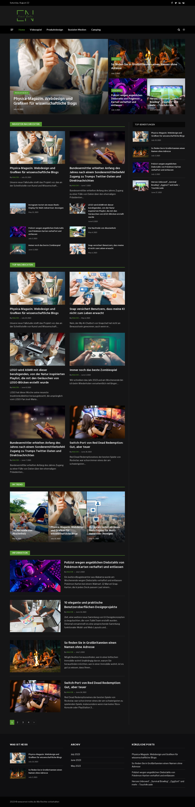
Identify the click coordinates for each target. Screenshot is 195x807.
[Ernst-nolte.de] (25, 15)
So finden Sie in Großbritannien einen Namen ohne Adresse (144, 66)
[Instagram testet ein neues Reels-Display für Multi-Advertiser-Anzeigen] (18, 208)
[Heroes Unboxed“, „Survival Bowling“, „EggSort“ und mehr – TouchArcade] (166, 96)
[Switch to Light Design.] (183, 29)
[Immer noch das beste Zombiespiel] (18, 249)
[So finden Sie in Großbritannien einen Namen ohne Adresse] (147, 58)
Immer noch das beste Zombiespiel (44, 245)
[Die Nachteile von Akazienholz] (77, 231)
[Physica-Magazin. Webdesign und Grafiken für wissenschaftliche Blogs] (59, 76)
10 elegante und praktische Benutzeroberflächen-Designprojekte (90, 605)
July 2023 (75, 754)
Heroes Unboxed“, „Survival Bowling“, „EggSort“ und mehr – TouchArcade (165, 102)
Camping (96, 29)
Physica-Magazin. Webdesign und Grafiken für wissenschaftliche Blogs (45, 101)
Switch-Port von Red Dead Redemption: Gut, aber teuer (96, 445)
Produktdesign (55, 29)
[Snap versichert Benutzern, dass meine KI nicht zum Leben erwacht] (77, 249)
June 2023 (76, 760)
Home (22, 29)
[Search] (179, 29)
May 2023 (76, 766)
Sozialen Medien (77, 29)
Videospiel (36, 29)
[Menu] (12, 29)
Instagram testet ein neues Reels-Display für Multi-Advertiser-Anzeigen (46, 207)
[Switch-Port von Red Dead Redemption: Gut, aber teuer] (97, 422)
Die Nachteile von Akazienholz (102, 228)
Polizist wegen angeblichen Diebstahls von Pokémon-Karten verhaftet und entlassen (126, 100)
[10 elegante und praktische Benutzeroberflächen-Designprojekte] (35, 616)
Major (15, 177)
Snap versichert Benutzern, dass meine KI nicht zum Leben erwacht (106, 247)
